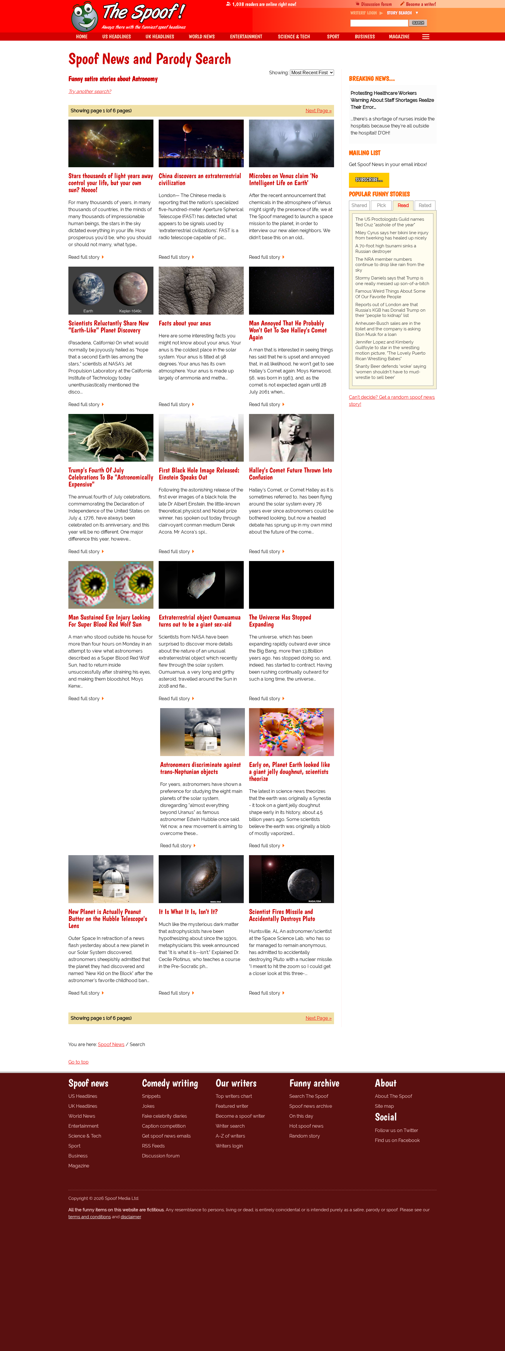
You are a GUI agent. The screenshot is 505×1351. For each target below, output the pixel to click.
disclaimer (131, 1216)
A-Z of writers (230, 1136)
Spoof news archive (310, 1106)
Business (78, 1156)
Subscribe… (369, 179)
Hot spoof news (306, 1126)
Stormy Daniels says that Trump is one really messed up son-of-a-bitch (392, 280)
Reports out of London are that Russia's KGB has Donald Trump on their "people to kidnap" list (390, 310)
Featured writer (232, 1106)
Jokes (148, 1106)
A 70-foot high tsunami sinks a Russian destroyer (385, 248)
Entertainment (83, 1126)
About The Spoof (393, 1096)
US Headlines (82, 1096)
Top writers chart (234, 1096)
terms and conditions (89, 1216)
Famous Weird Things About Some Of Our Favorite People (390, 294)
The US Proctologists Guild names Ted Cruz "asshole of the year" (389, 222)
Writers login (229, 1146)
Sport (74, 1146)
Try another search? (89, 91)
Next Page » (319, 110)
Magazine (78, 1166)
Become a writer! (421, 4)
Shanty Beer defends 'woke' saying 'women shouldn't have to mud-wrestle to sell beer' (390, 372)
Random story (304, 1136)
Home (81, 36)
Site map (384, 1106)
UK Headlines (82, 1106)
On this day (301, 1116)
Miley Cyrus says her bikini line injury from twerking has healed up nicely (391, 235)
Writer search (230, 1126)
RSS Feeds (153, 1146)
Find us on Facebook (397, 1140)
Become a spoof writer (240, 1116)
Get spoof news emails (166, 1136)
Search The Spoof (308, 1096)
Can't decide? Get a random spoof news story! (392, 400)
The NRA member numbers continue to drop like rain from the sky (389, 265)
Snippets (151, 1096)
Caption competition (164, 1126)
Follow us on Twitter (396, 1130)
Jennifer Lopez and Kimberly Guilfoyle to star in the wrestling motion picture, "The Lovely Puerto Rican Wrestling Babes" (390, 350)
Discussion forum (376, 4)
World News (81, 1116)
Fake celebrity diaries (164, 1116)
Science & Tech (84, 1136)
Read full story (84, 257)
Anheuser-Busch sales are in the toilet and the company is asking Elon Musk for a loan (388, 329)
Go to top (78, 1062)
